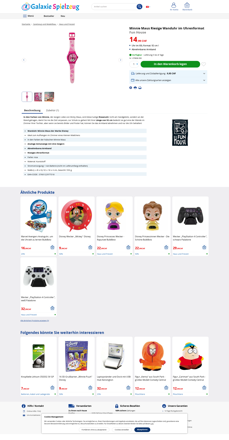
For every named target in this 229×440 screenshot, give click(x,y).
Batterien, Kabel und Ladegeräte (35, 394)
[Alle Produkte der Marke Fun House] (180, 131)
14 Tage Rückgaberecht (173, 411)
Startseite (26, 24)
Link (152, 424)
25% (23, 254)
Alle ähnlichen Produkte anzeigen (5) (34, 320)
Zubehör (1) (52, 110)
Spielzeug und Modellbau (45, 24)
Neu (63, 16)
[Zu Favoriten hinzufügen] (203, 64)
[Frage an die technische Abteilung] (140, 87)
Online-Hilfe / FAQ (34, 411)
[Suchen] (139, 6)
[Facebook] (131, 87)
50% (61, 254)
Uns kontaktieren (33, 415)
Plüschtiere (140, 394)
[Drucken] (136, 87)
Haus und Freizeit (67, 24)
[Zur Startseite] (50, 7)
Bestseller (49, 16)
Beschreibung (32, 110)
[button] (168, 73)
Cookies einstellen (122, 429)
